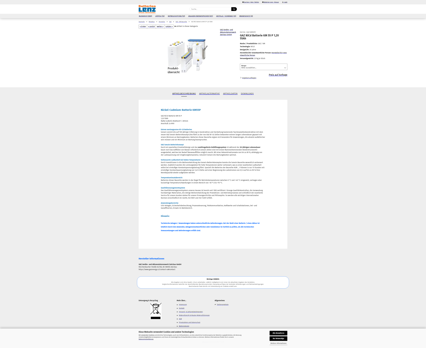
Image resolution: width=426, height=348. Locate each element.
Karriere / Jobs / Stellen (251, 2)
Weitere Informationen (278, 343)
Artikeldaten (230, 93)
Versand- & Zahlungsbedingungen (191, 312)
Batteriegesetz (184, 326)
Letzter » (169, 26)
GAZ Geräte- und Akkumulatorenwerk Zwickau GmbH (228, 32)
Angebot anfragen (249, 78)
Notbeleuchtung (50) (176, 16)
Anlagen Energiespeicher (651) (200, 16)
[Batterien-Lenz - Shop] (147, 9)
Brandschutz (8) (246, 16)
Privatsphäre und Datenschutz (189, 322)
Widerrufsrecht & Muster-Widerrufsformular (194, 315)
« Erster (143, 26)
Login (285, 2)
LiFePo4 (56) (160, 16)
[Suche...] (234, 9)
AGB (180, 319)
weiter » (160, 26)
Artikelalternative (209, 93)
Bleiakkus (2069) (145, 16)
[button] (286, 9)
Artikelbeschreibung (184, 93)
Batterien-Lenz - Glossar (271, 2)
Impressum (183, 305)
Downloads (247, 93)
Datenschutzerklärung (146, 339)
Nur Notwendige (278, 338)
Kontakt (181, 308)
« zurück (151, 26)
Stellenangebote (223, 305)
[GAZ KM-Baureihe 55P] (187, 56)
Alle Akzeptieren (278, 333)
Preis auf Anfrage (278, 74)
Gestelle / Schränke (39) (226, 16)
